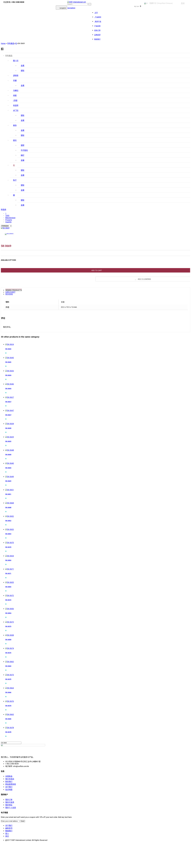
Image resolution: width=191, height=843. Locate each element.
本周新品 (8, 776)
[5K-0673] (9, 622)
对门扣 (15, 110)
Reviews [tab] (9, 294)
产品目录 (97, 26)
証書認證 (97, 35)
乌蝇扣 (15, 90)
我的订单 (8, 800)
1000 (7, 216)
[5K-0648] (9, 450)
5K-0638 (8, 428)
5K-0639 (8, 441)
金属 (22, 66)
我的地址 (8, 805)
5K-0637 (8, 402)
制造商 (3, 210)
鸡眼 (15, 95)
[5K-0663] (9, 662)
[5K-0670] (9, 543)
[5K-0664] (9, 688)
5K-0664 (8, 692)
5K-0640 (8, 468)
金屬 (22, 160)
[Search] (89, 4)
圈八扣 (15, 61)
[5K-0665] (9, 714)
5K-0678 (8, 732)
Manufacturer (10, 218)
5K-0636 (8, 375)
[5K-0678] (9, 728)
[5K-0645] (9, 358)
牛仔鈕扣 (24, 150)
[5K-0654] (9, 556)
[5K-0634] (9, 344)
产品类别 (98, 17)
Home (3, 43)
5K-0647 (8, 415)
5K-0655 (8, 587)
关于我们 (8, 787)
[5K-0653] (9, 529)
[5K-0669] (5, 228)
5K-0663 (8, 666)
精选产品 (98, 21)
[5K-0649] (9, 477)
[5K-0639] (9, 437)
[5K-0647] (9, 410)
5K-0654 (8, 560)
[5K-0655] (9, 582)
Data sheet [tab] (10, 292)
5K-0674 (8, 653)
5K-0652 (8, 520)
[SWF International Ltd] (76, 2)
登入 (7, 833)
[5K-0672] (9, 596)
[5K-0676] (9, 701)
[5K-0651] (9, 490)
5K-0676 (8, 705)
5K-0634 (8, 349)
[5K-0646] (9, 384)
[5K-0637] (9, 397)
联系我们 (8, 782)
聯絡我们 (8, 831)
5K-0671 (8, 573)
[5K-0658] (9, 635)
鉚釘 (22, 155)
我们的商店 (9, 779)
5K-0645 (8, 362)
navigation (71, 8)
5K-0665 (8, 719)
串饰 (15, 125)
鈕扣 (15, 140)
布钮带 (15, 105)
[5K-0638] (9, 424)
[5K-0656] (9, 609)
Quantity (8, 222)
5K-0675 (8, 679)
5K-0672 (8, 600)
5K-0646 (8, 388)
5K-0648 (8, 454)
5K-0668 (8, 507)
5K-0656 (8, 613)
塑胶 (22, 71)
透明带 (15, 76)
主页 (96, 13)
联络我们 (97, 39)
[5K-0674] (9, 648)
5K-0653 (8, 534)
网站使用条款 (10, 784)
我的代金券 (9, 802)
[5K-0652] (9, 516)
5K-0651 (8, 494)
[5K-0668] (9, 503)
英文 (7, 836)
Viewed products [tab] (13, 290)
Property (8, 220)
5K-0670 (8, 547)
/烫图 (15, 100)
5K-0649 (8, 481)
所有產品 (8, 56)
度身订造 (97, 30)
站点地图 (8, 790)
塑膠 (22, 145)
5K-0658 (8, 639)
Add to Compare (144, 279)
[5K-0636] (9, 371)
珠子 (15, 180)
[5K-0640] (9, 463)
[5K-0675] (9, 675)
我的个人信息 (10, 808)
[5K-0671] (9, 569)
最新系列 (8, 828)
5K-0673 (8, 626)
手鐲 (15, 81)
